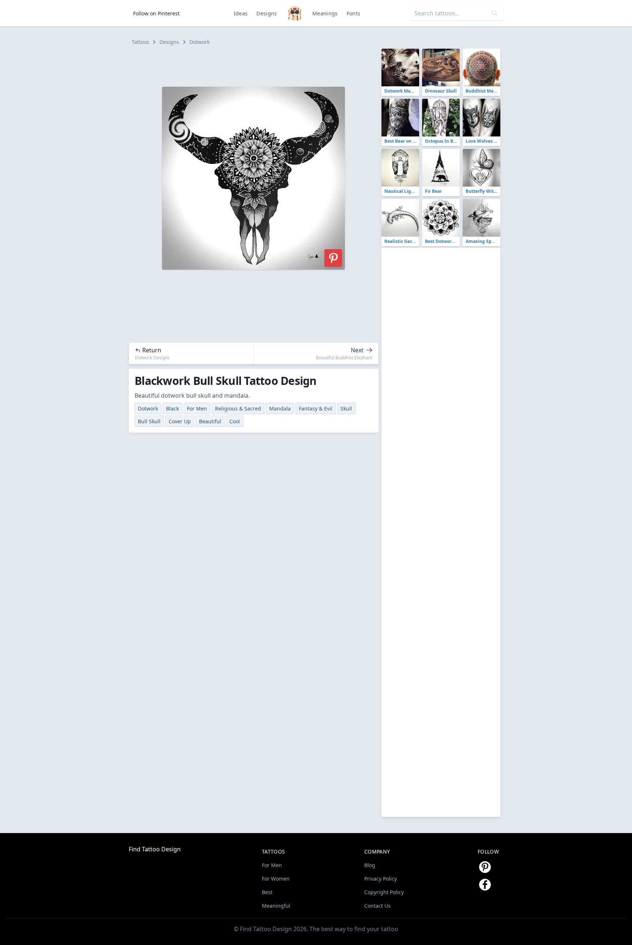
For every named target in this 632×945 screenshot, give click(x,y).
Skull (346, 408)
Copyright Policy (384, 892)
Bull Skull (149, 421)
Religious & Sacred (238, 408)
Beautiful (210, 421)
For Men (197, 408)
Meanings (325, 13)
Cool (234, 421)
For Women (276, 878)
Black (172, 408)
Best (267, 892)
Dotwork (199, 41)
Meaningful (276, 905)
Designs (266, 13)
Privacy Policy (380, 878)
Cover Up (180, 421)
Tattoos (140, 41)
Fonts (354, 13)
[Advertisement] (257, 65)
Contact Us (377, 905)
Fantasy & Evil (315, 408)
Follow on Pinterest (156, 13)
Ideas (241, 13)
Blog (369, 865)
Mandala (280, 408)
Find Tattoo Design (155, 849)
